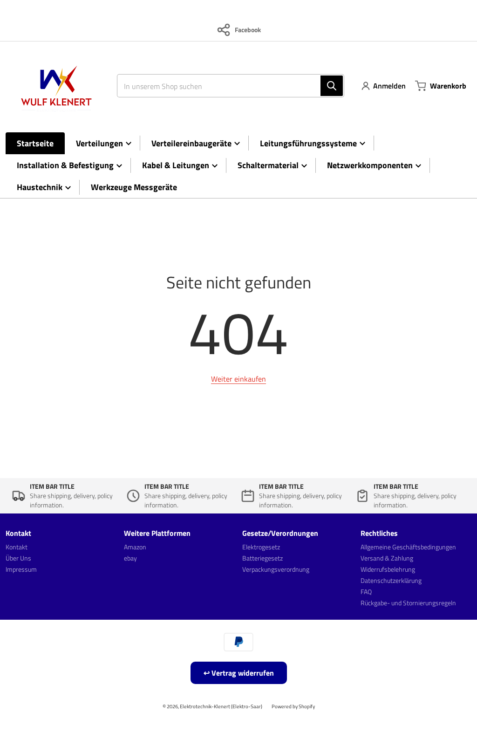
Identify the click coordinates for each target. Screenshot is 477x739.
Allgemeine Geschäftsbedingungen (408, 547)
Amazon (135, 547)
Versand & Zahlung (387, 558)
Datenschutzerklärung (391, 580)
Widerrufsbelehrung (388, 569)
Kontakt (16, 547)
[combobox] (226, 85)
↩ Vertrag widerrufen (239, 672)
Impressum (21, 569)
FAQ (366, 591)
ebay (130, 558)
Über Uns (18, 558)
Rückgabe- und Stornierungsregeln (408, 603)
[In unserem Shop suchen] (331, 85)
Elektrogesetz (261, 547)
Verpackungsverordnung (275, 569)
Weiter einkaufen (238, 378)
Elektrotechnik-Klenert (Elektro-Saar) (221, 706)
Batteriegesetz (262, 558)
